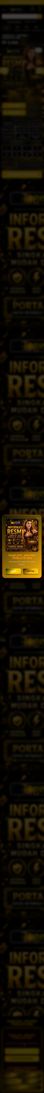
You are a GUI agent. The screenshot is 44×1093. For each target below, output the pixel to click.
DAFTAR (30, 571)
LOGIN (13, 571)
